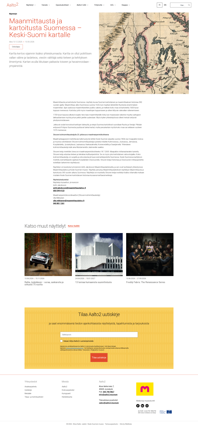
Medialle (28, 393)
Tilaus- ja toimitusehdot (34, 397)
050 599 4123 (58, 191)
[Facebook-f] (138, 405)
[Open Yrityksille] (104, 5)
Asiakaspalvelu (31, 387)
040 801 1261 (58, 203)
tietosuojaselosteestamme (74, 348)
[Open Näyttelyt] (35, 5)
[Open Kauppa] (129, 5)
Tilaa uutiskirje (99, 357)
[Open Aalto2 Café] (88, 5)
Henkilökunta (67, 397)
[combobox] (179, 5)
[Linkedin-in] (142, 405)
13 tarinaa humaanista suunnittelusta (93, 282)
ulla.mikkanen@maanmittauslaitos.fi (68, 201)
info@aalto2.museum (108, 395)
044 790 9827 (108, 392)
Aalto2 (64, 387)
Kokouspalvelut (68, 390)
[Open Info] (115, 5)
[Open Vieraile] (49, 5)
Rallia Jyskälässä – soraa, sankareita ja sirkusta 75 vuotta (44, 283)
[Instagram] (147, 405)
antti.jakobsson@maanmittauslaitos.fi (69, 188)
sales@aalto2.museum (109, 403)
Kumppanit (66, 393)
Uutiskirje (28, 390)
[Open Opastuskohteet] (70, 5)
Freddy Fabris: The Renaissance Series (145, 282)
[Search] (189, 5)
